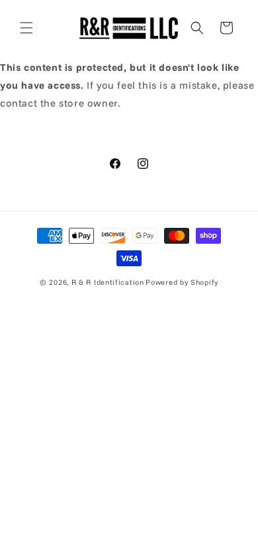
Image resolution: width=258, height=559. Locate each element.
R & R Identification (107, 282)
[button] (26, 27)
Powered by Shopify (182, 282)
